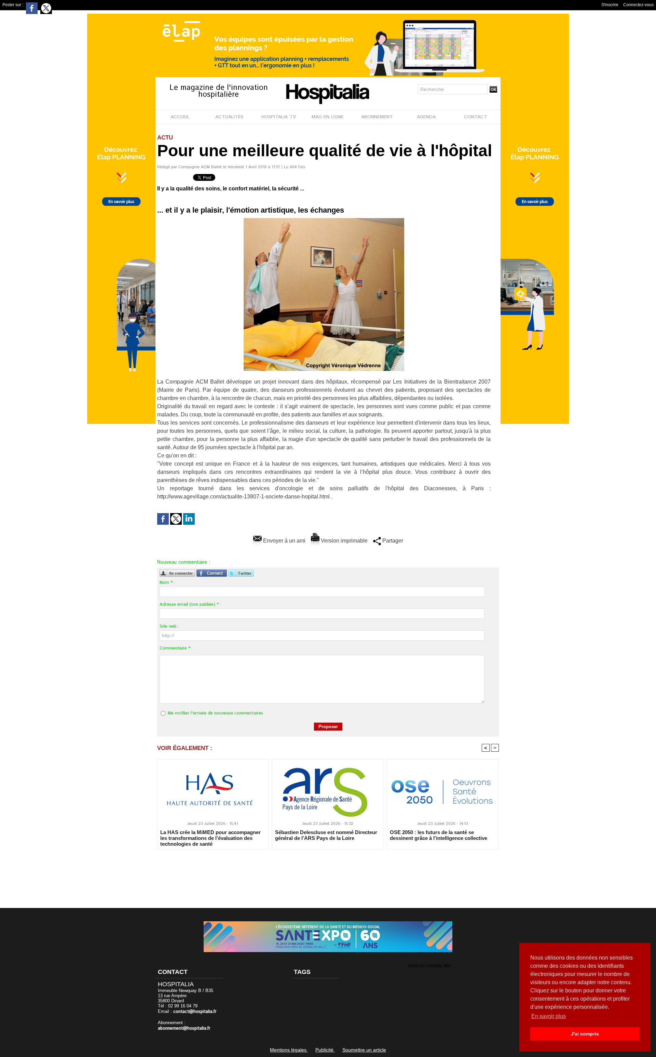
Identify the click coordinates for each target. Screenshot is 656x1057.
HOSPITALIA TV (278, 116)
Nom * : (167, 582)
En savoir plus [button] (548, 1016)
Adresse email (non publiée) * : (190, 604)
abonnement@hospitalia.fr (184, 1028)
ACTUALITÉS (229, 116)
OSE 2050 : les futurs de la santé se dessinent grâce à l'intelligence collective (438, 835)
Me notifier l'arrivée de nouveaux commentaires (215, 713)
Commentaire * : (176, 648)
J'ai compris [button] (585, 1033)
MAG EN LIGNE (328, 116)
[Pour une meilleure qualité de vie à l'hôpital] (324, 220)
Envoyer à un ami (283, 541)
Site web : (169, 626)
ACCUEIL (180, 116)
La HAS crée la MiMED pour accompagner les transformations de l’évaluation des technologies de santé (210, 837)
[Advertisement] (328, 874)
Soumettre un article (364, 1050)
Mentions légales (289, 1050)
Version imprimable (343, 541)
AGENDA (426, 116)
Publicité (325, 1050)
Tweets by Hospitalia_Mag (429, 965)
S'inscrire (609, 4)
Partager (392, 541)
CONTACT (475, 116)
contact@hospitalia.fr (195, 1011)
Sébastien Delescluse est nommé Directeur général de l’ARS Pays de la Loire (326, 835)
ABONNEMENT (377, 116)
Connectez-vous (638, 4)
